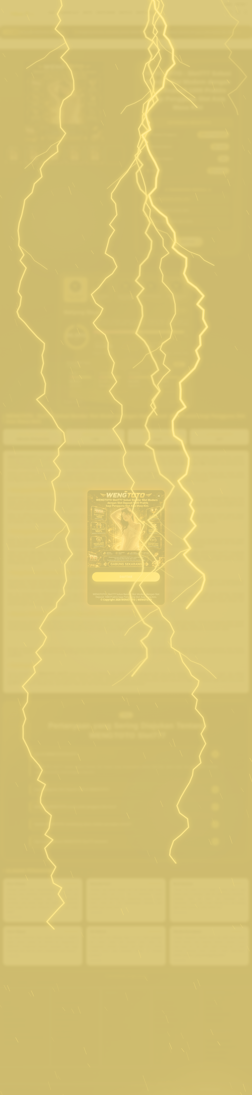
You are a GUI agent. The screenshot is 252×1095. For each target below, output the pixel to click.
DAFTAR (126, 577)
